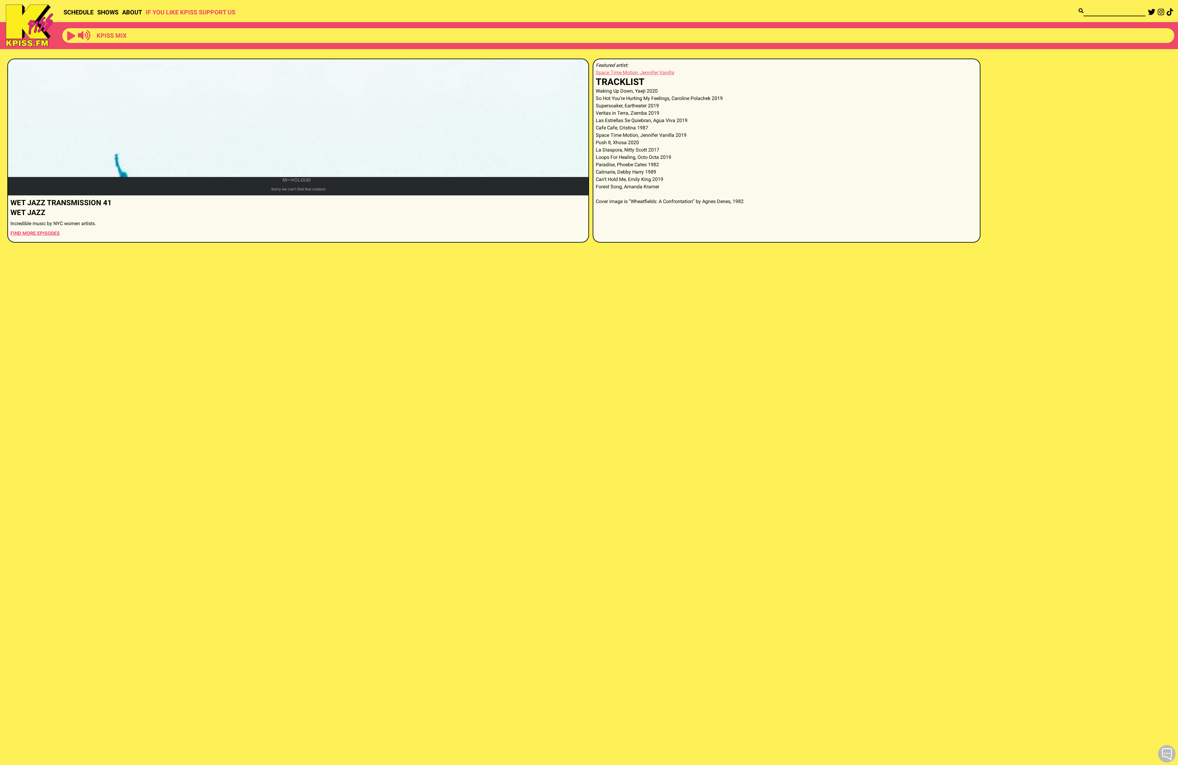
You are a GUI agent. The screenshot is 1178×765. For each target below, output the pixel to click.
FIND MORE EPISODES (35, 233)
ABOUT (132, 12)
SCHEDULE (79, 12)
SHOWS (107, 12)
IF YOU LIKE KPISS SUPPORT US (190, 12)
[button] (71, 36)
